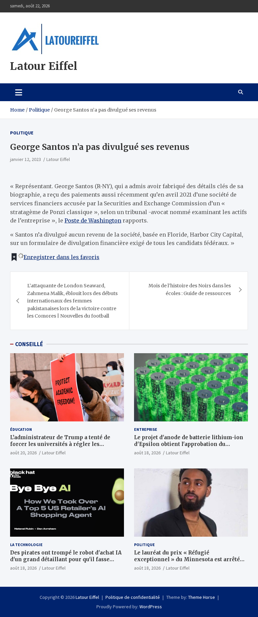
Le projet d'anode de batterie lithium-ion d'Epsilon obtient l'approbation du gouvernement (188, 444)
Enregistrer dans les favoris (61, 257)
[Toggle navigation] (18, 92)
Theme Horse (201, 597)
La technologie (26, 544)
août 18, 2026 (147, 453)
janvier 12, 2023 (25, 159)
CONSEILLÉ (29, 344)
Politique (21, 133)
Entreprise (145, 429)
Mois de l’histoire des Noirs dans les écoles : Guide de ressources (189, 289)
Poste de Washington (92, 220)
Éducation (21, 429)
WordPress (150, 607)
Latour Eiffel (43, 66)
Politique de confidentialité (132, 597)
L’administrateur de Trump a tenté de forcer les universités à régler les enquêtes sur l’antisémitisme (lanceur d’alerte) (61, 447)
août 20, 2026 (23, 453)
